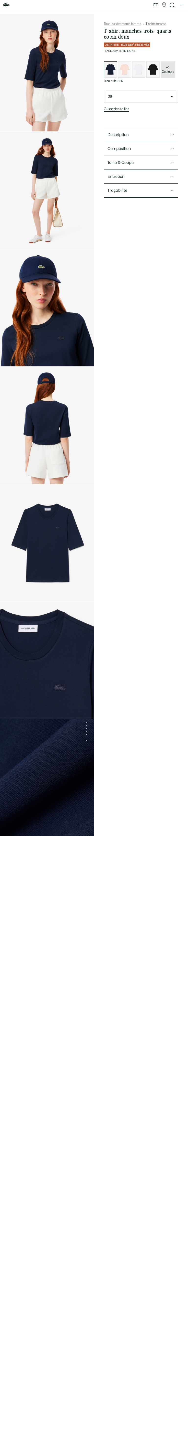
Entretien (116, 177)
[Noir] (153, 70)
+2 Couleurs (168, 69)
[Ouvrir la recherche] (172, 5)
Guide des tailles (116, 109)
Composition (119, 149)
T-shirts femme (156, 23)
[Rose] (124, 70)
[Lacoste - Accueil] (6, 5)
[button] (164, 4)
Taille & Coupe (120, 163)
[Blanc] (138, 70)
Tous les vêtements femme (122, 23)
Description (118, 135)
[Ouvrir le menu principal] (182, 5)
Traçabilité (117, 190)
